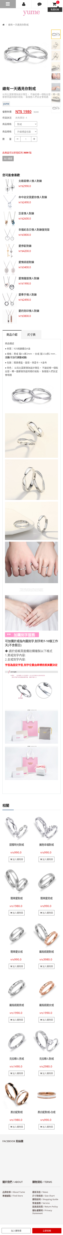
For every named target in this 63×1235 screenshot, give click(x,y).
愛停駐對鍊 (25, 246)
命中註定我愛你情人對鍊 (33, 197)
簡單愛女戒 (16, 951)
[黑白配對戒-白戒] (46, 1094)
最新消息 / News (40, 1192)
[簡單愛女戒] (16, 934)
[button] (39, 4)
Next (44, 59)
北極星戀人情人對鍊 (30, 181)
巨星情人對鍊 (26, 213)
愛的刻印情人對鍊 (29, 311)
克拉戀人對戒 (46, 1058)
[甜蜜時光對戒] (16, 827)
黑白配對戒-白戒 (46, 1112)
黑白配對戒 (16, 1112)
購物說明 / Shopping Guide (45, 1199)
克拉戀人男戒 (16, 1058)
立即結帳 (47, 1230)
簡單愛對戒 (16, 898)
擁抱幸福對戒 (46, 844)
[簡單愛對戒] (16, 880)
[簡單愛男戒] (46, 880)
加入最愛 (8, 158)
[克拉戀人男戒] (16, 1041)
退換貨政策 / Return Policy (45, 1206)
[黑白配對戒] (16, 1094)
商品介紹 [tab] (11, 334)
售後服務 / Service (41, 1203)
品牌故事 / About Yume (13, 1192)
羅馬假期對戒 (46, 951)
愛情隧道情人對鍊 (29, 278)
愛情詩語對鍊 (26, 262)
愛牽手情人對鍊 (28, 294)
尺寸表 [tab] (31, 334)
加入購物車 (16, 1230)
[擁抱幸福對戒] (46, 827)
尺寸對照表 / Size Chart (43, 1195)
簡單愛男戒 (46, 898)
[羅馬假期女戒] (46, 987)
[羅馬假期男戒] (16, 987)
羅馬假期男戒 (16, 1005)
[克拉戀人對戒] (46, 1041)
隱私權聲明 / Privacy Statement (42, 1212)
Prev (7, 59)
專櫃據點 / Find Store (12, 1195)
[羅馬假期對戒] (46, 934)
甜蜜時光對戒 (16, 844)
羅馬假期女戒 (46, 1005)
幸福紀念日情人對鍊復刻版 (34, 229)
